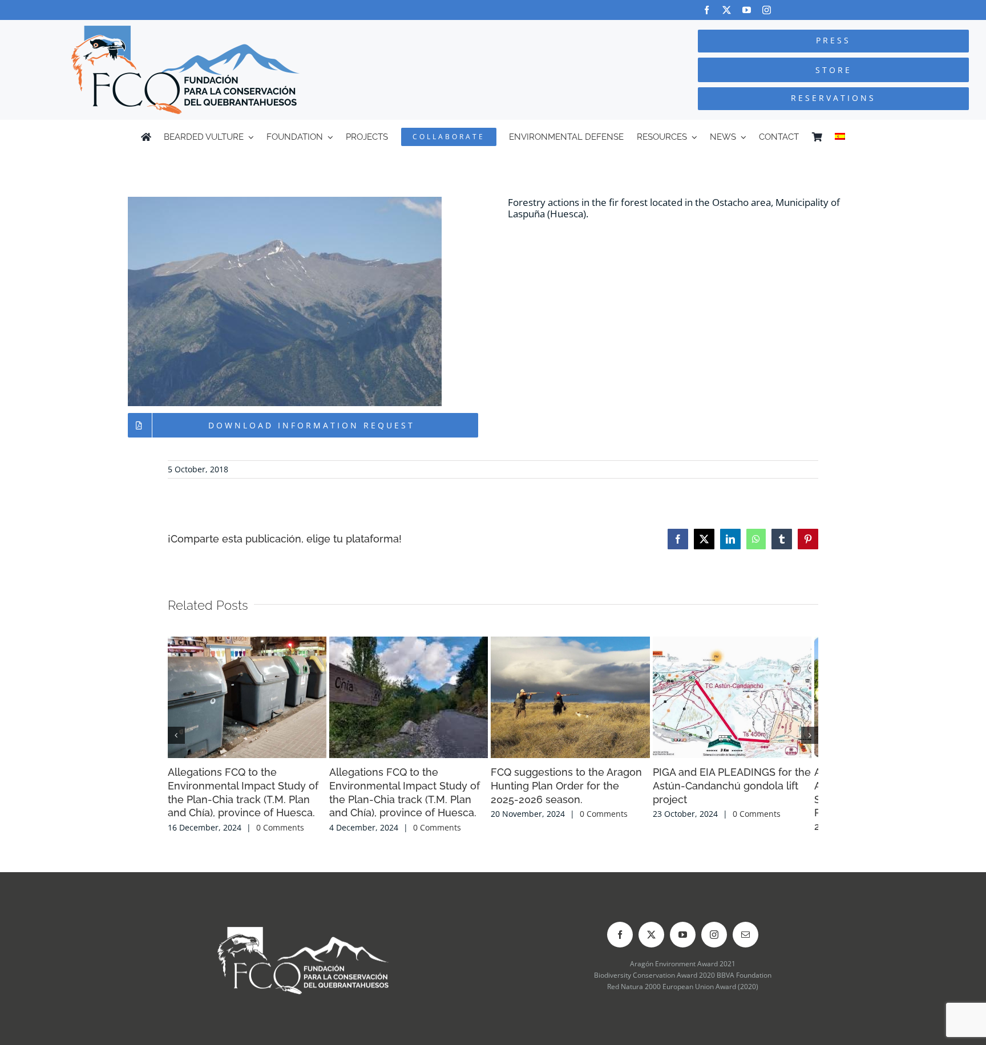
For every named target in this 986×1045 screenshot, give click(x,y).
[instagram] (766, 10)
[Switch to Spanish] (840, 137)
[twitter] (726, 10)
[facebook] (706, 10)
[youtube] (746, 10)
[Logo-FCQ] (185, 30)
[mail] (745, 964)
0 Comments (280, 857)
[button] (176, 749)
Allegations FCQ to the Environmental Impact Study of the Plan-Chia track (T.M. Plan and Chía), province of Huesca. (267, 828)
